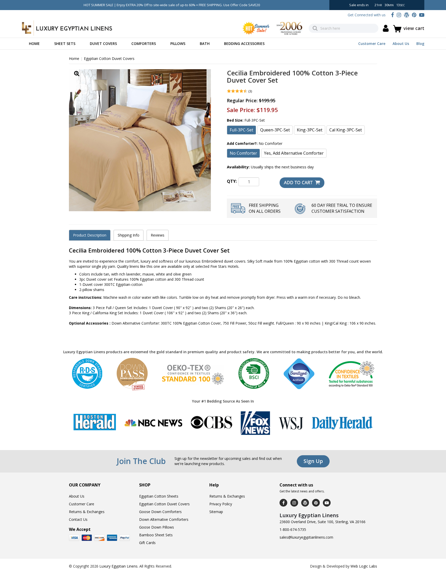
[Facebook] (392, 14)
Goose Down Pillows (156, 527)
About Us (401, 43)
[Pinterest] (414, 14)
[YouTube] (421, 14)
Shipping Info (128, 235)
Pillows (177, 43)
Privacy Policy (220, 503)
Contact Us (78, 519)
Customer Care (371, 43)
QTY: (232, 181)
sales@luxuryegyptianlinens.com (306, 537)
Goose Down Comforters (160, 511)
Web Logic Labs (364, 566)
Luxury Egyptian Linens (118, 566)
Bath (205, 43)
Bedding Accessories (244, 43)
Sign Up (313, 461)
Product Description (89, 235)
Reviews (157, 235)
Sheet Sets (64, 43)
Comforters (143, 43)
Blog (420, 43)
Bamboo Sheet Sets (156, 534)
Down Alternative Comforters (163, 519)
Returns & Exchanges (87, 511)
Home (34, 43)
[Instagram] (399, 14)
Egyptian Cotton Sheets (158, 496)
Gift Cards (147, 542)
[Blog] (406, 14)
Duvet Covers (103, 43)
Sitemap (216, 511)
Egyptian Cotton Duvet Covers (109, 58)
